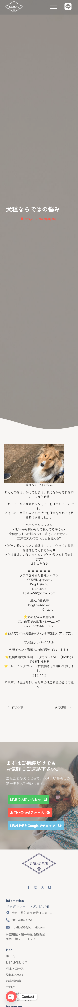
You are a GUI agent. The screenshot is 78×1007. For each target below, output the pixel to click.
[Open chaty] (11, 996)
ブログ (28, 219)
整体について (15, 975)
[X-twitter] (42, 887)
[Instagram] (35, 887)
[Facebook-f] (28, 887)
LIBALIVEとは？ (17, 962)
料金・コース (15, 968)
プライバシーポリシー (21, 999)
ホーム (10, 956)
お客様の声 (13, 981)
